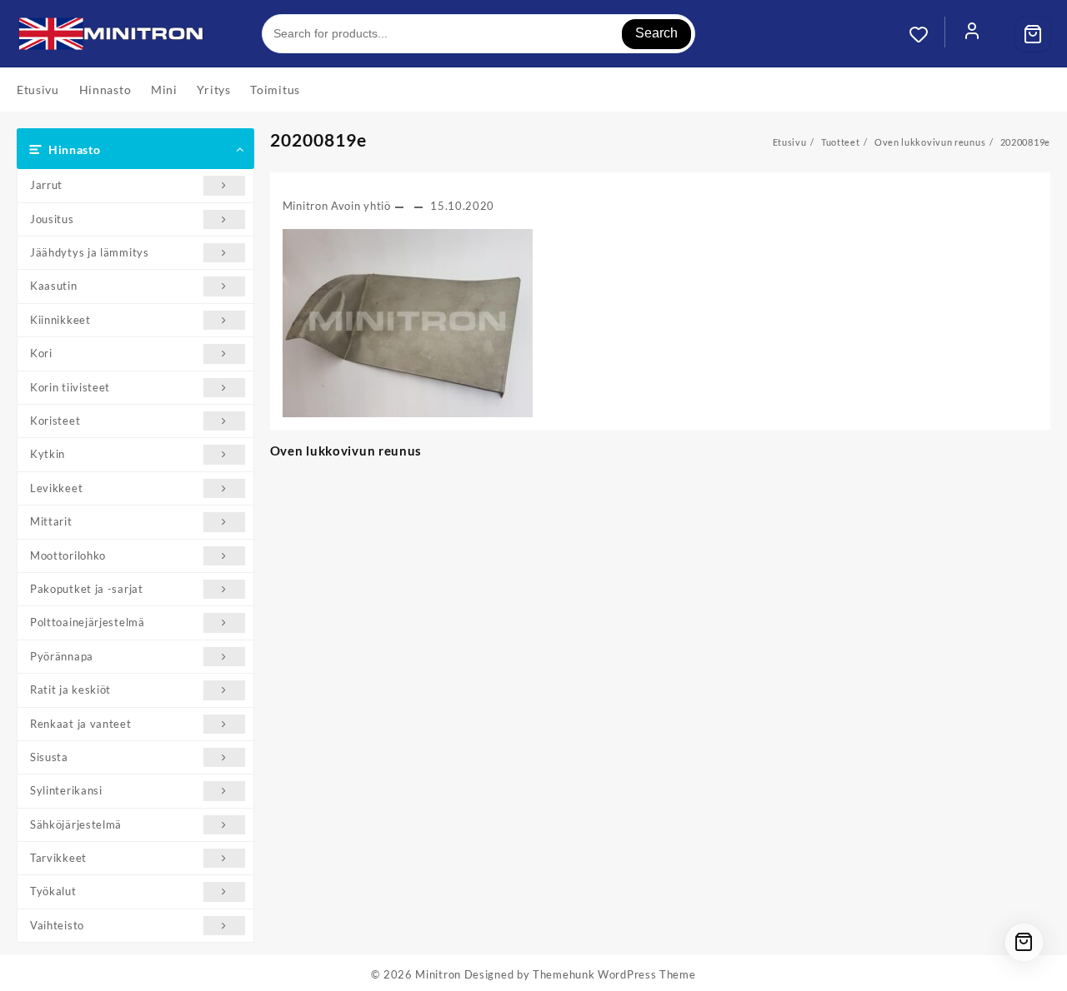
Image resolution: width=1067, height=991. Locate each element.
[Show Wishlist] (927, 34)
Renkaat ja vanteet (81, 723)
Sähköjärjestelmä (76, 824)
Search (656, 33)
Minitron (438, 974)
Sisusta (49, 757)
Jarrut (46, 185)
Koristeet (55, 420)
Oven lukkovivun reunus (346, 450)
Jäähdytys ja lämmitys (89, 252)
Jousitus (52, 219)
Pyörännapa (61, 656)
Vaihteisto (57, 925)
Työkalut (53, 891)
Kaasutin (54, 285)
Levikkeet (56, 488)
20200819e (318, 139)
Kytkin (47, 454)
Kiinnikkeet (60, 319)
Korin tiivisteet (70, 387)
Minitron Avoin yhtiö (337, 205)
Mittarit (51, 521)
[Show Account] (972, 34)
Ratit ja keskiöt (70, 689)
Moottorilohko (68, 555)
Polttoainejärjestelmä (87, 622)
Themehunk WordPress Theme (614, 974)
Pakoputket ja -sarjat (86, 588)
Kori (41, 353)
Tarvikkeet (58, 857)
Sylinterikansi (66, 790)
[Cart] (1033, 34)
